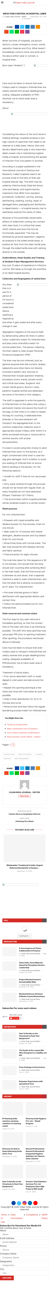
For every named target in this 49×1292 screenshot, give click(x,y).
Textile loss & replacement (17, 725)
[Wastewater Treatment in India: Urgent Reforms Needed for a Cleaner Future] (24, 848)
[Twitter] (19, 1203)
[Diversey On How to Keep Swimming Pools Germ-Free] (12, 1139)
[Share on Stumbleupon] (6, 32)
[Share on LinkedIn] (27, 27)
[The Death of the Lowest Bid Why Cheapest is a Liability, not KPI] (9, 1053)
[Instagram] (24, 1203)
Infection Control (25, 754)
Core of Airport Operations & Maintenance (23, 733)
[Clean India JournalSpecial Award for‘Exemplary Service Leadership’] (9, 966)
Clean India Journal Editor (30, 954)
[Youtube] (35, 1203)
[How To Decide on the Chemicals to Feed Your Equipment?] (9, 1037)
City (2, 1269)
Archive (8, 1096)
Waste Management (22, 758)
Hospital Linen (9, 754)
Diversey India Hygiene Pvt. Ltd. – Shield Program (36, 1121)
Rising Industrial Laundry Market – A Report (24, 737)
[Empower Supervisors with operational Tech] (9, 1084)
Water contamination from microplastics (22, 729)
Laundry (39, 754)
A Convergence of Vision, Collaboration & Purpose (30, 949)
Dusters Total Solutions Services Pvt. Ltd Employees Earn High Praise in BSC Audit (36, 1185)
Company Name (8, 1253)
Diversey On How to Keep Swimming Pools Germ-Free (12, 1151)
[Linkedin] (30, 1203)
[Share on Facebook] (17, 27)
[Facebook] (13, 1203)
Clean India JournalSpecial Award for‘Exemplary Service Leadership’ (32, 965)
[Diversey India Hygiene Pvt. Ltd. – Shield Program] (36, 1109)
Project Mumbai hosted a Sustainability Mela (30, 980)
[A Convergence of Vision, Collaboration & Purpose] (9, 951)
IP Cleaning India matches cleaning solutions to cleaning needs (11, 1122)
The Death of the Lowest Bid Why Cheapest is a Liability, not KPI (33, 1052)
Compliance (32, 1214)
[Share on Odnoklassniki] (38, 27)
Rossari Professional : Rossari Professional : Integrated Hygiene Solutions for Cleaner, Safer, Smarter (35, 1154)
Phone (3, 1246)
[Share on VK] (33, 27)
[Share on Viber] (27, 32)
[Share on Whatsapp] (12, 32)
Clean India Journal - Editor (15, 17)
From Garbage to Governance (32, 1067)
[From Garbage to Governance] (9, 1070)
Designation (6, 1261)
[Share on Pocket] (22, 32)
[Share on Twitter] (22, 27)
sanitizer (7, 758)
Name (3, 1230)
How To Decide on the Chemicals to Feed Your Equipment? (29, 1035)
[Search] (46, 3)
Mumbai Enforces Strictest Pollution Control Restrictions (32, 995)
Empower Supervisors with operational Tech (31, 1082)
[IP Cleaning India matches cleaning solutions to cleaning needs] (12, 1109)
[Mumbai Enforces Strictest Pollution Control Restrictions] (9, 997)
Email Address (7, 1238)
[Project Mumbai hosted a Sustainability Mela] (9, 983)
